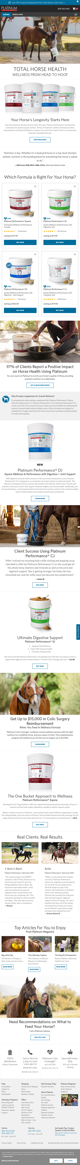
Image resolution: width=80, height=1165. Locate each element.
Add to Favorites (35, 186)
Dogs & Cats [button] (17, 14)
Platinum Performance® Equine (17, 221)
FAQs (3, 1092)
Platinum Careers (47, 1105)
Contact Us (5, 1089)
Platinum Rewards (27, 1118)
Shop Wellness (40, 140)
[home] (9, 9)
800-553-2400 (64, 9)
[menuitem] (6, 14)
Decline (70, 1160)
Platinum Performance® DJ (15, 289)
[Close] (77, 1)
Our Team (44, 1103)
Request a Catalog (27, 1094)
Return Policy (26, 1092)
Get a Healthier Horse (40, 385)
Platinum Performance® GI (54, 221)
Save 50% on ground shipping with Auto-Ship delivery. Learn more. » (38, 2)
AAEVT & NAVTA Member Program (8, 1106)
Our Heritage (45, 1100)
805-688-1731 (31, 1064)
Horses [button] (6, 14)
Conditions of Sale (37, 1143)
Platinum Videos (46, 1115)
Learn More (40, 499)
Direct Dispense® (8, 1103)
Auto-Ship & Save (27, 1103)
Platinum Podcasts (47, 1113)
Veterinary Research (48, 1118)
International (6, 1094)
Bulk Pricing (25, 1108)
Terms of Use (21, 1143)
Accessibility (6, 1087)
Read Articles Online (68, 1087)
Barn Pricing (25, 1105)
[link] (15, 231)
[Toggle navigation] (75, 14)
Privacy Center (7, 1143)
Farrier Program (26, 1110)
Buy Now (20, 242)
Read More (7, 967)
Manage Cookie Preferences (10, 1160)
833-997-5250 (31, 1068)
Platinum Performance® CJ (55, 289)
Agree (56, 1160)
